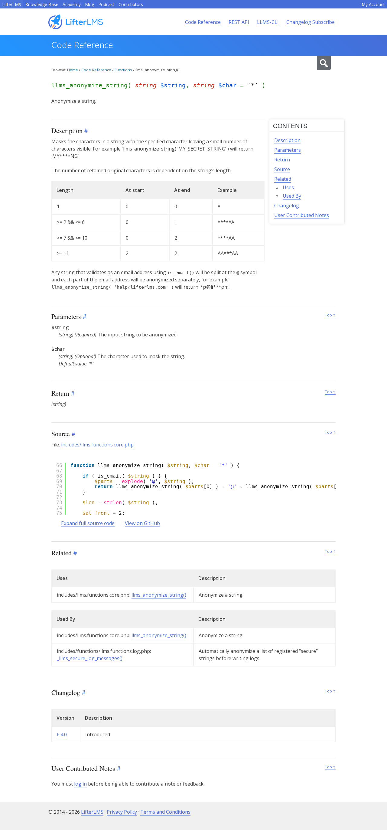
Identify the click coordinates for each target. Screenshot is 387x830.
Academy (72, 4)
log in (80, 783)
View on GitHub (142, 523)
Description (287, 140)
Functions (123, 70)
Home (72, 70)
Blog (89, 4)
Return (282, 159)
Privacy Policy (122, 812)
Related (282, 179)
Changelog (286, 205)
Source (282, 169)
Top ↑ (330, 315)
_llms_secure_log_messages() (89, 658)
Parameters (287, 150)
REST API (239, 22)
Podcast (106, 4)
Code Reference (203, 22)
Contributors (131, 4)
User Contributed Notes (301, 215)
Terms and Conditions (165, 812)
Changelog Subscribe (310, 22)
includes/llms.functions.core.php (97, 444)
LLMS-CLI (268, 22)
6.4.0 (62, 734)
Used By (292, 196)
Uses (288, 187)
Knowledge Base (41, 4)
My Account (373, 4)
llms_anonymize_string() (159, 595)
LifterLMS (11, 4)
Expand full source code (88, 523)
